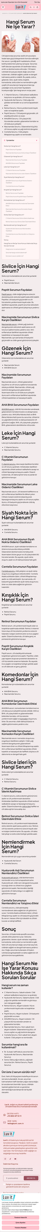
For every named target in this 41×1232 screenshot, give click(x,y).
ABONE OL (31, 1178)
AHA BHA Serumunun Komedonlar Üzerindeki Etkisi (20, 204)
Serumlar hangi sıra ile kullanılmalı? (16, 252)
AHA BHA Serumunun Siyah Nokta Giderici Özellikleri (19, 182)
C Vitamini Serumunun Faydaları (15, 170)
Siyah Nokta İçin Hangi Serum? (14, 177)
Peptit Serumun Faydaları (14, 149)
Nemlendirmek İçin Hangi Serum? (15, 225)
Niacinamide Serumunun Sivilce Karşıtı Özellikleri (21, 153)
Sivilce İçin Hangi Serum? (12, 146)
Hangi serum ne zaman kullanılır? (16, 249)
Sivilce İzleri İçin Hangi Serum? (14, 215)
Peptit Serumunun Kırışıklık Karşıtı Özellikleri (19, 196)
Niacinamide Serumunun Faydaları (16, 160)
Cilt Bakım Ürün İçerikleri (15, 13)
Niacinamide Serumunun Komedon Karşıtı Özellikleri (19, 210)
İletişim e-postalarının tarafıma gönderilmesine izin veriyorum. (18, 1185)
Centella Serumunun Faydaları (15, 186)
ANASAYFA (4, 13)
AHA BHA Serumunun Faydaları (15, 163)
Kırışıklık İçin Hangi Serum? (13, 190)
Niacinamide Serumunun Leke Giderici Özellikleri (21, 173)
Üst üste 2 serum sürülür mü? (14, 256)
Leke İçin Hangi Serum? (12, 167)
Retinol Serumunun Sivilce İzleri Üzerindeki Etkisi (21, 221)
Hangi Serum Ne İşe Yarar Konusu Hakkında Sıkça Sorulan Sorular (20, 244)
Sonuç (6, 240)
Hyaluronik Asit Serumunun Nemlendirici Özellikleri (18, 230)
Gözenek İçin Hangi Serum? (13, 156)
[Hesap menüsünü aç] (34, 7)
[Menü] (3, 7)
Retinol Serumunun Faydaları (15, 193)
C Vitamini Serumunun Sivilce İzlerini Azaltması (20, 218)
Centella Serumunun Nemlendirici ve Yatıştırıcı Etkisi (20, 235)
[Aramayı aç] (30, 7)
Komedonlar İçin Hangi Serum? (14, 200)
